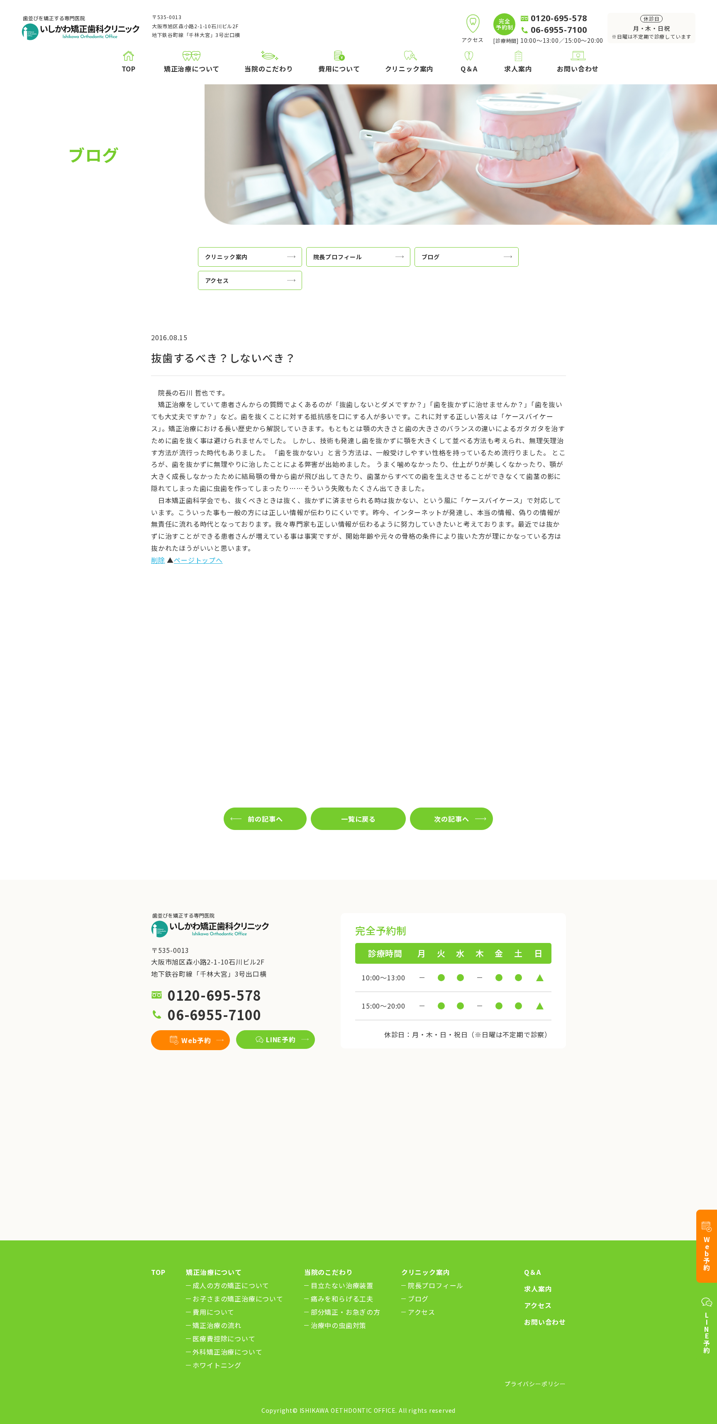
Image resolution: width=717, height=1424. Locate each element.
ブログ (418, 1298)
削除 (158, 560)
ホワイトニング (217, 1365)
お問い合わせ (545, 1321)
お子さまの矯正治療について (238, 1298)
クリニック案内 (425, 1272)
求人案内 (538, 1288)
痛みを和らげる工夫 (342, 1298)
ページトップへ (198, 560)
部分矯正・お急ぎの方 (345, 1312)
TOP (158, 1272)
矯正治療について (213, 1272)
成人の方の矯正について (231, 1285)
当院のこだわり (328, 1272)
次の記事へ (451, 819)
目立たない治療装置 (342, 1285)
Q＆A (532, 1272)
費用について (213, 1312)
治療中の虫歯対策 (338, 1325)
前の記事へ (265, 819)
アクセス (421, 1312)
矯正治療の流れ (217, 1325)
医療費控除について (224, 1338)
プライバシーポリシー (535, 1384)
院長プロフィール (435, 1285)
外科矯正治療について (227, 1351)
